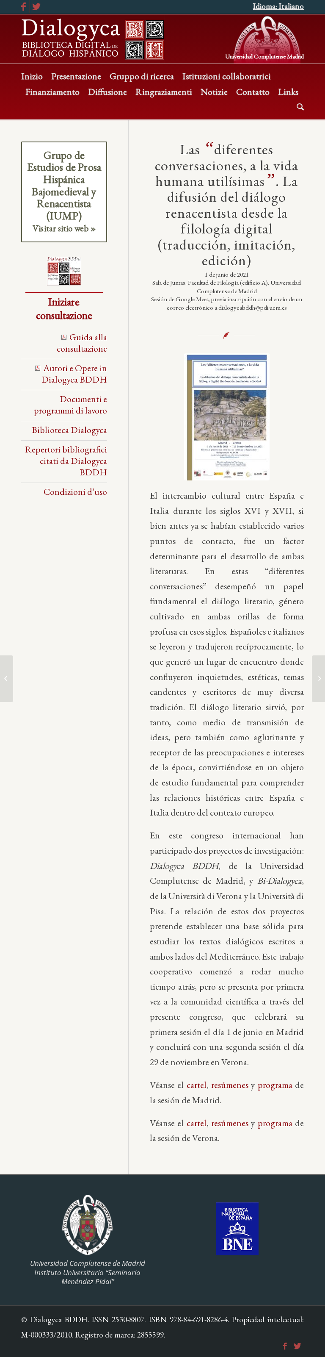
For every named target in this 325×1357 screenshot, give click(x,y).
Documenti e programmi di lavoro (70, 404)
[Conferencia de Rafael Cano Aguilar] (318, 678)
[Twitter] (36, 6)
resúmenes (229, 1085)
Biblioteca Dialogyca (69, 430)
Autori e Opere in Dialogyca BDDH (74, 373)
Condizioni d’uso (75, 491)
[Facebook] (23, 6)
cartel (197, 1085)
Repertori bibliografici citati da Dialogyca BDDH (66, 460)
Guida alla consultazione (82, 342)
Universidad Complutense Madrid (264, 55)
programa (275, 1085)
